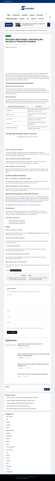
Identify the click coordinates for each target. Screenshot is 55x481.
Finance (22, 18)
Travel (7, 469)
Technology (16, 15)
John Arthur (9, 44)
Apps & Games (9, 416)
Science (32, 15)
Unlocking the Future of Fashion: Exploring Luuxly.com (18, 406)
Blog (7, 419)
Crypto (7, 427)
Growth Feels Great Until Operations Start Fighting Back (33, 374)
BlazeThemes (24, 478)
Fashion (8, 438)
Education (39, 15)
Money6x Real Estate (16, 270)
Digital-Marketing (9, 430)
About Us (34, 18)
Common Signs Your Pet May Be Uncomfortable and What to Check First (33, 24)
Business (25, 15)
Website (9, 322)
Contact (41, 18)
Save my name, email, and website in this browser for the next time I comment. (25, 328)
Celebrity (8, 424)
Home (8, 15)
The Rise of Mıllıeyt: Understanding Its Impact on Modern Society (20, 400)
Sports (7, 463)
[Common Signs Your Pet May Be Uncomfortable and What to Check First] (17, 25)
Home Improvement (12, 18)
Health (7, 444)
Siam (19, 376)
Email (8, 316)
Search (7, 386)
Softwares (8, 460)
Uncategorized (9, 471)
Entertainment (9, 435)
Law (27, 18)
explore (33, 78)
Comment (9, 294)
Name (8, 311)
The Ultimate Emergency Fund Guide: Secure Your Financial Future (21, 408)
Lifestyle (8, 455)
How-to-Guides (9, 449)
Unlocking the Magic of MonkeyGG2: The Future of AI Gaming (20, 403)
